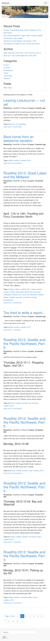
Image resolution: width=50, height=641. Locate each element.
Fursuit (6, 65)
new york (18, 297)
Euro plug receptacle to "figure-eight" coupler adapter (23, 35)
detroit (27, 292)
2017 (22, 53)
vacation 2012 (8, 406)
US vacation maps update (13, 38)
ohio (31, 292)
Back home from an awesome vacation (18, 138)
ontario (12, 292)
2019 (14, 53)
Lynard (24, 228)
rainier (35, 597)
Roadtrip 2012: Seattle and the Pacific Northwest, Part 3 (24, 555)
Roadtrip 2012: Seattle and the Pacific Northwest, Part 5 (24, 422)
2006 (30, 55)
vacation (17, 160)
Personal (7, 78)
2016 (26, 53)
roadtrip (10, 160)
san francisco (33, 403)
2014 (35, 53)
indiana (17, 289)
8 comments (17, 163)
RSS (5, 87)
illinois (39, 289)
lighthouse (11, 403)
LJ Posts (7, 67)
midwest (41, 294)
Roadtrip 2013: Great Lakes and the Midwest (25, 174)
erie (28, 294)
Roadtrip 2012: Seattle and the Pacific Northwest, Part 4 (24, 487)
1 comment (17, 330)
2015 (30, 53)
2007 (26, 55)
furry (24, 294)
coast (31, 470)
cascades (23, 597)
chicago (34, 297)
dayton (5, 297)
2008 (22, 55)
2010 (14, 55)
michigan (10, 289)
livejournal (11, 124)
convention (27, 297)
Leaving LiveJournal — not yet (24, 102)
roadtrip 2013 (25, 289)
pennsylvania (8, 300)
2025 (5, 53)
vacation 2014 (25, 160)
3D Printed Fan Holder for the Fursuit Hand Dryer (22, 43)
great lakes (20, 292)
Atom (10, 87)
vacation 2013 (17, 294)
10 (17, 621)
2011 (10, 55)
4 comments (17, 302)
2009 (18, 55)
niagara (34, 289)
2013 (39, 53)
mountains (32, 536)
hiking (30, 597)
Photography (8, 70)
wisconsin (37, 292)
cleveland (33, 294)
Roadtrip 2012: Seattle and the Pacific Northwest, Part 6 (24, 343)
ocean (39, 536)
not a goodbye (20, 124)
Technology (8, 75)
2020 (10, 53)
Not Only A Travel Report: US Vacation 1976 (20, 41)
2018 (18, 53)
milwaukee (7, 294)
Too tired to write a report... (24, 312)
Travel (6, 73)
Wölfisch (6, 2)
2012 (5, 55)
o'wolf (15, 108)
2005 (35, 55)
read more (7, 127)
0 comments (17, 127)
